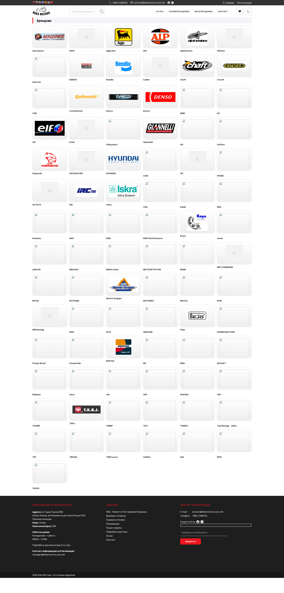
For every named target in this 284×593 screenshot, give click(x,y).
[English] (39, 2)
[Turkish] (51, 2)
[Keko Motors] (41, 11)
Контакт (223, 11)
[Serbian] (48, 2)
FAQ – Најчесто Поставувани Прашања (126, 511)
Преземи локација (41, 518)
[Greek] (42, 2)
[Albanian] (33, 2)
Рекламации (112, 523)
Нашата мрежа (114, 527)
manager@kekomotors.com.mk (48, 554)
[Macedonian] (45, 2)
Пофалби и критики (116, 531)
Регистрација (244, 2)
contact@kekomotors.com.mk (149, 2)
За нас (160, 11)
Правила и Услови (115, 519)
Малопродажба (204, 11)
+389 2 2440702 (120, 2)
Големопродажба (179, 11)
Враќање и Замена (116, 515)
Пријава (230, 2)
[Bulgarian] (36, 2)
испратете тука (62, 545)
